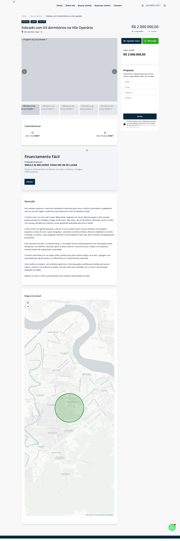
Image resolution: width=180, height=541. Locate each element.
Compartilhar (139, 31)
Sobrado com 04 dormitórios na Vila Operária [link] (64, 16)
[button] (24, 71)
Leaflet (90, 515)
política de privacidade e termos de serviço (141, 126)
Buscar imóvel (85, 5)
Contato (118, 5)
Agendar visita (133, 41)
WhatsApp (152, 41)
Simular (29, 182)
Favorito (154, 31)
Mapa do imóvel (32, 295)
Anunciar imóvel (103, 5)
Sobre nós (70, 5)
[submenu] (164, 5)
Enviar (140, 116)
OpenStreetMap (100, 515)
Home (60, 5)
